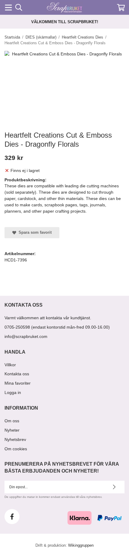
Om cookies (15, 448)
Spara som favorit (34, 232)
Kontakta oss (16, 373)
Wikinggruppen (81, 545)
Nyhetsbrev (15, 439)
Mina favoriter (17, 383)
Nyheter (12, 430)
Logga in (12, 392)
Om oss (11, 420)
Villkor (10, 364)
